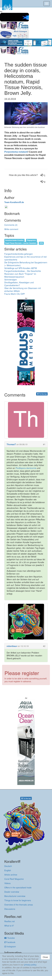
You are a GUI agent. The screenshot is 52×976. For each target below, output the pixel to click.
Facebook (10, 942)
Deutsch (8, 866)
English (7, 870)
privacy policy (30, 964)
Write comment (11, 229)
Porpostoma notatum (16, 152)
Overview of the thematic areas (18, 904)
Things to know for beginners (17, 900)
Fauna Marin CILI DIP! (14, 293)
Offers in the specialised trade (17, 887)
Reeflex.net (9, 921)
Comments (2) (10, 224)
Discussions (9, 908)
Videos (7, 883)
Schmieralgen (10, 279)
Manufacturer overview (14, 896)
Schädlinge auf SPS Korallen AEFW (20, 268)
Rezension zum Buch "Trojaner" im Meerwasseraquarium (20, 275)
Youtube (11, 937)
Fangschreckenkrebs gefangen (18, 253)
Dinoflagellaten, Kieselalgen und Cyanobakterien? (19, 284)
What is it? (9, 925)
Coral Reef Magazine (14, 878)
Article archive (10, 874)
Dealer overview (11, 891)
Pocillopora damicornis (26, 468)
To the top (43, 394)
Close (45, 957)
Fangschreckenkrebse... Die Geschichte (22, 271)
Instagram (11, 946)
